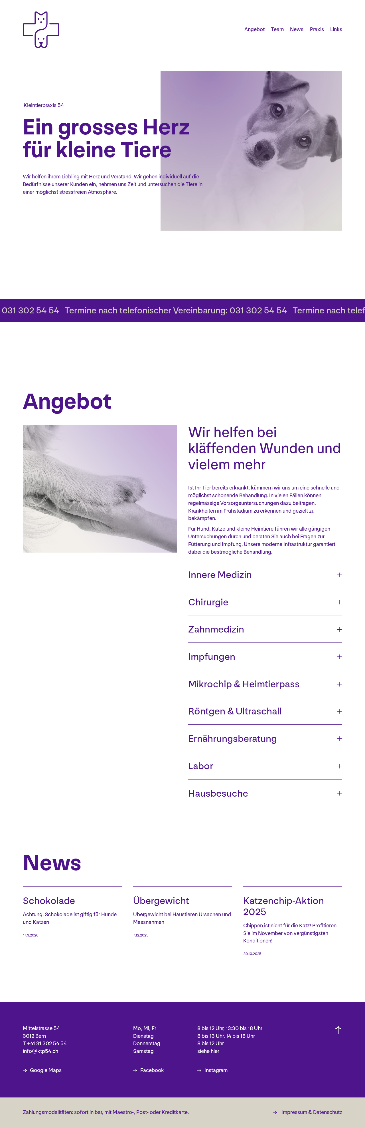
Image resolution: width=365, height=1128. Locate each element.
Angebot (254, 29)
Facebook (152, 1070)
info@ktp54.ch (40, 1051)
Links (336, 29)
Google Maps (46, 1070)
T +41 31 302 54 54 (45, 1043)
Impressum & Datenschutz (311, 1112)
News (296, 29)
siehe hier (208, 1051)
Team (277, 29)
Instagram (216, 1070)
